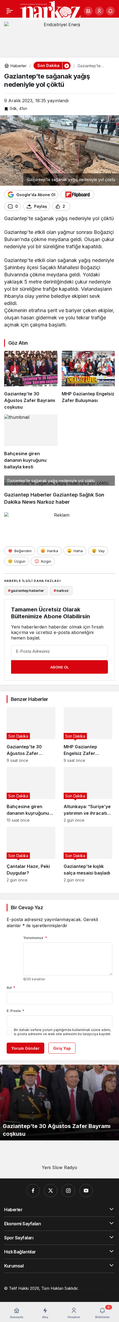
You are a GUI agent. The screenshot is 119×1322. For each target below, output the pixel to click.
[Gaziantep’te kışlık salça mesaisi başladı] (88, 854)
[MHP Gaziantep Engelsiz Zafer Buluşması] (88, 380)
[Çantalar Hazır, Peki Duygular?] (31, 854)
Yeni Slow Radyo (59, 1167)
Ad (11, 987)
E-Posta (15, 1010)
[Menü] (9, 11)
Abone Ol (59, 667)
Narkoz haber (53, 502)
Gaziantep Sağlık (73, 495)
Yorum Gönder (25, 1048)
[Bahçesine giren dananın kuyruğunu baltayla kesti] (31, 442)
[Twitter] (50, 1190)
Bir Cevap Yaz (27, 907)
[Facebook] (33, 1190)
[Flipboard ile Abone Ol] (77, 194)
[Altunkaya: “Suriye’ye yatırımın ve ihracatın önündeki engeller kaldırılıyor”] (88, 794)
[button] (88, 11)
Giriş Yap (62, 1048)
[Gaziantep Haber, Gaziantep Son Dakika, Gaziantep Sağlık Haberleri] (50, 12)
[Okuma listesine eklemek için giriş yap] (77, 206)
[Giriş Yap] (99, 11)
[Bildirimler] (110, 11)
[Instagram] (68, 1190)
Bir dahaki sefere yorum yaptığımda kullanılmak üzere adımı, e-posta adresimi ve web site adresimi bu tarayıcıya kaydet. (62, 1032)
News (29, 502)
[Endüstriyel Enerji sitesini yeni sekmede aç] (59, 35)
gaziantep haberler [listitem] (26, 590)
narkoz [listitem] (61, 590)
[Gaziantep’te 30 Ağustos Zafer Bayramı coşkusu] (31, 380)
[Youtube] (86, 1190)
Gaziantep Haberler (27, 495)
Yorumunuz (35, 937)
